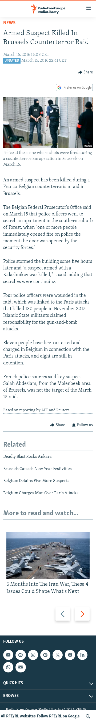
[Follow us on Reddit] (20, 655)
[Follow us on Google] (45, 655)
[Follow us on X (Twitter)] (58, 655)
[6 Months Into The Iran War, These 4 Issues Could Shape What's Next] (48, 555)
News (9, 23)
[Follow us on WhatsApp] (8, 667)
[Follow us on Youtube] (8, 655)
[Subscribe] (20, 667)
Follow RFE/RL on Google (58, 716)
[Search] (88, 716)
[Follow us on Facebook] (70, 655)
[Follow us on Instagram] (33, 655)
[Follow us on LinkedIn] (82, 655)
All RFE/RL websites (18, 716)
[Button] (85, 72)
